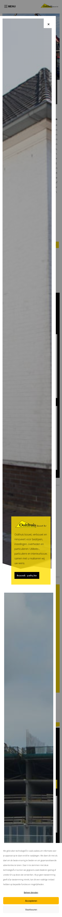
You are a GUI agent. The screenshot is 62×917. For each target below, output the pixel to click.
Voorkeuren (31, 909)
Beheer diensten (31, 892)
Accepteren (31, 900)
